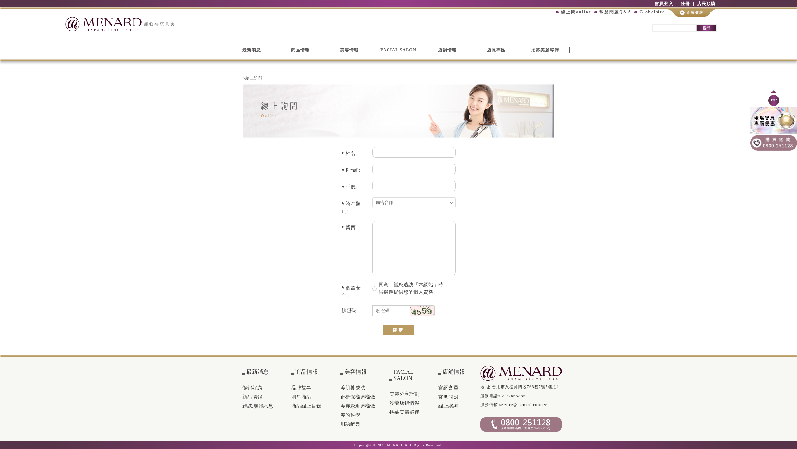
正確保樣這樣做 (357, 396)
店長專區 (496, 50)
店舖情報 (447, 50)
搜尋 (706, 28)
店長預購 (706, 3)
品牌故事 (301, 387)
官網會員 (448, 387)
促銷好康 (252, 387)
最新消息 (251, 50)
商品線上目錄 (306, 406)
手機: (351, 187)
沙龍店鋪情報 (404, 403)
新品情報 (252, 396)
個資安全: (351, 291)
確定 (398, 330)
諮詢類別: (351, 207)
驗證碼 (349, 310)
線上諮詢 (448, 406)
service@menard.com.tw (523, 404)
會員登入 (664, 3)
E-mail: (353, 170)
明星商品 (301, 396)
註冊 (685, 3)
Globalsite (652, 12)
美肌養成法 (352, 387)
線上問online (576, 12)
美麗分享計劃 (404, 394)
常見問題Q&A (615, 12)
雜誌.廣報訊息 (257, 406)
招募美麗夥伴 (545, 50)
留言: (351, 227)
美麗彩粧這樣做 (357, 406)
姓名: (351, 153)
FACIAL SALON (398, 50)
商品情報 (300, 50)
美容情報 (349, 50)
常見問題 (448, 396)
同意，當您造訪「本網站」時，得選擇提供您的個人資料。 (413, 288)
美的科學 (350, 415)
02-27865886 (512, 396)
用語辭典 (350, 424)
